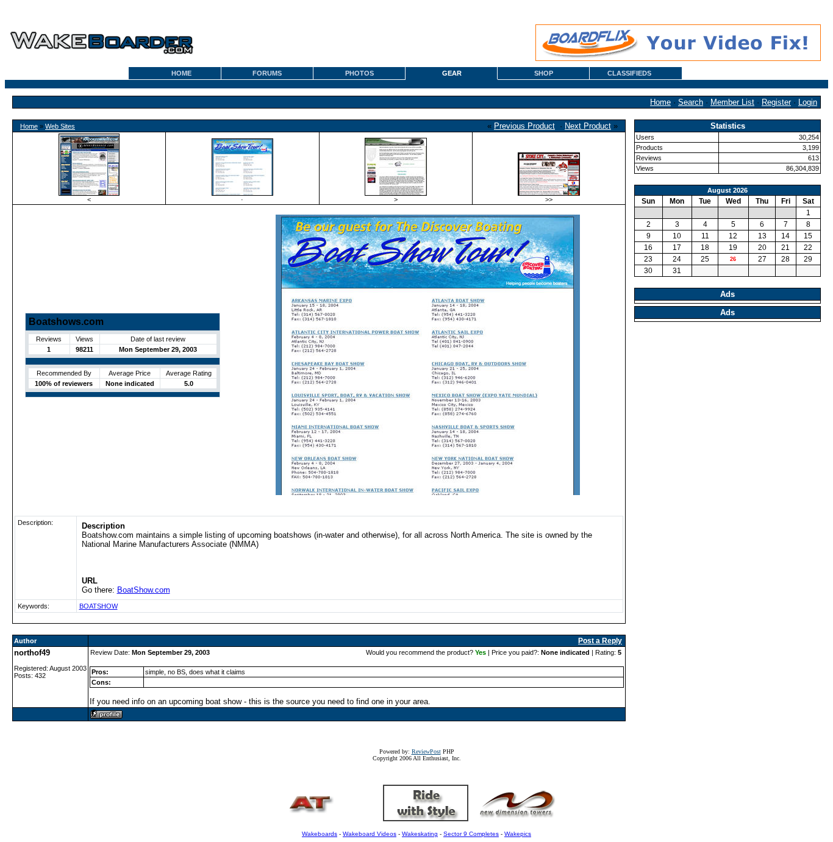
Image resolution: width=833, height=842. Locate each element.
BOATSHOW (98, 606)
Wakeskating (420, 833)
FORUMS (267, 73)
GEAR (452, 73)
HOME (181, 73)
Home (660, 102)
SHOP (543, 73)
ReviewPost (426, 751)
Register (776, 102)
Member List (732, 102)
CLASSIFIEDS (629, 73)
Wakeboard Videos (369, 833)
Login (807, 102)
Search (690, 102)
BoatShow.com (143, 589)
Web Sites (60, 126)
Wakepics (517, 833)
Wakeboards (319, 833)
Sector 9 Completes (471, 833)
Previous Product (524, 125)
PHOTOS (359, 73)
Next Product (588, 125)
